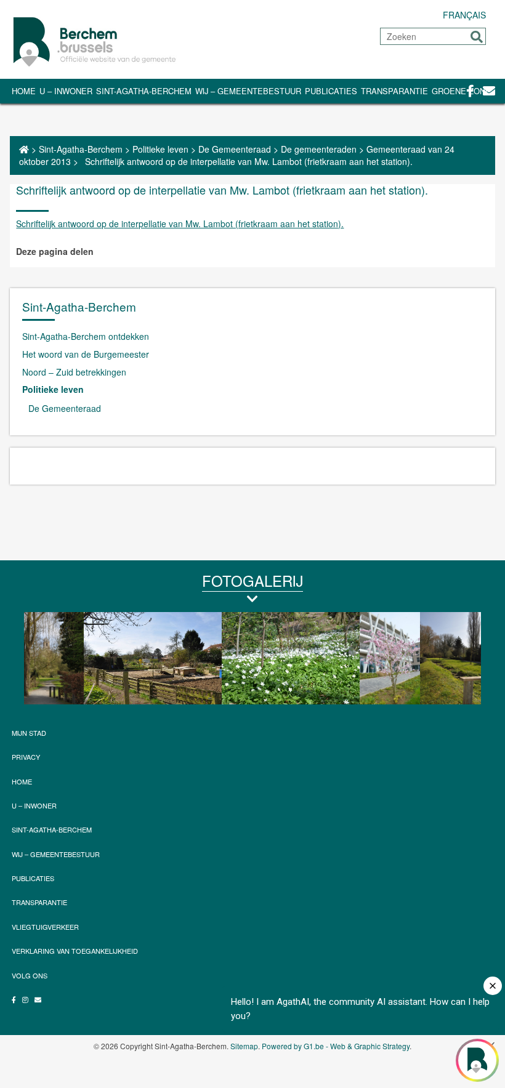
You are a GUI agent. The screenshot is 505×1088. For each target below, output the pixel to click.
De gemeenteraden (319, 149)
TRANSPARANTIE (394, 91)
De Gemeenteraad (234, 149)
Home (24, 91)
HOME (22, 781)
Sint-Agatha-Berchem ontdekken (85, 336)
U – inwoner (65, 91)
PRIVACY (26, 757)
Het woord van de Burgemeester (85, 354)
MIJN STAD (29, 733)
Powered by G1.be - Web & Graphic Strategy (336, 1046)
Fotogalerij (252, 580)
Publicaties (331, 91)
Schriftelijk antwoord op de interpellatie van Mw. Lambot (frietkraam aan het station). (180, 223)
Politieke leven (160, 149)
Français (464, 15)
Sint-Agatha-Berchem (144, 91)
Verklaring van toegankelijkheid (75, 951)
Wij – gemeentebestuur (248, 91)
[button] (477, 37)
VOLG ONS (29, 975)
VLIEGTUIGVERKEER (45, 927)
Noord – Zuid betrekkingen (74, 372)
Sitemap (244, 1046)
